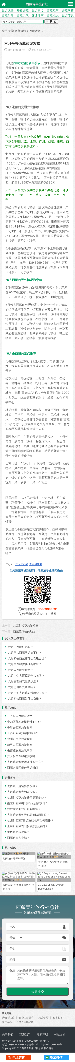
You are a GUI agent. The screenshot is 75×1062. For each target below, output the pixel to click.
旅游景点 (38, 10)
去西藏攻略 (35, 564)
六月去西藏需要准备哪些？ (23, 664)
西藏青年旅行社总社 (32, 1048)
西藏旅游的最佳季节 (26, 63)
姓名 (12, 926)
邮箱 (12, 959)
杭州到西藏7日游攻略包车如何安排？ (29, 820)
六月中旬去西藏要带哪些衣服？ (25, 692)
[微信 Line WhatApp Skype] (16, 937)
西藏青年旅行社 (37, 4)
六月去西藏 (21, 564)
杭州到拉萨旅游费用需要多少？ (25, 797)
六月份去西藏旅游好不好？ (23, 652)
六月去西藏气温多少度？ (21, 681)
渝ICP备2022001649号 (49, 1044)
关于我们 (7, 1034)
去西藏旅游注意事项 (18, 750)
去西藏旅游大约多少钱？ (21, 791)
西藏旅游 (20, 30)
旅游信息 (68, 15)
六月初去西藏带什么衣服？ (23, 698)
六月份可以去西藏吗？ (20, 687)
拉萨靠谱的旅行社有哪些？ (22, 809)
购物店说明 (8, 1017)
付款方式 (59, 1034)
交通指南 (38, 15)
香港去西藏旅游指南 (18, 727)
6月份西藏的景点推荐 (21, 353)
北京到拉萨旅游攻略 (25, 625)
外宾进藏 (23, 10)
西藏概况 (53, 15)
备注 (12, 970)
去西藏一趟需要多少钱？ (21, 786)
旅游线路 (8, 10)
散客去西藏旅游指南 (18, 744)
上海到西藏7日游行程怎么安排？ (26, 826)
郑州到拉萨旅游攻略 (18, 739)
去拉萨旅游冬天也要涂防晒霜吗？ (26, 814)
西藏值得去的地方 (24, 631)
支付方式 (7, 1021)
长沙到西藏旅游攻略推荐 (21, 733)
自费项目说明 (26, 1017)
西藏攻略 (8, 15)
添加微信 (56, 1057)
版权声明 (42, 1034)
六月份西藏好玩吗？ (18, 646)
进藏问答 (68, 10)
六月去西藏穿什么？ (18, 669)
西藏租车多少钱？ (17, 837)
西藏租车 (53, 10)
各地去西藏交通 (25, 1021)
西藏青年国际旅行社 (46, 50)
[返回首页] (2, 4)
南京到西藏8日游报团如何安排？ (26, 803)
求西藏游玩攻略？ (17, 832)
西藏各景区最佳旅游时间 (21, 767)
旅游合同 (43, 1017)
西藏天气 (23, 15)
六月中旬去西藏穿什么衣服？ (24, 675)
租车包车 (58, 1017)
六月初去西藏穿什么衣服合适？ (25, 658)
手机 (12, 948)
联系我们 (25, 1034)
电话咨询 (18, 1057)
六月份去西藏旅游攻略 (19, 756)
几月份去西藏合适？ (18, 716)
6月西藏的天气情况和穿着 (24, 280)
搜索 (51, 22)
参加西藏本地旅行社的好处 (22, 721)
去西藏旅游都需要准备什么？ (24, 761)
